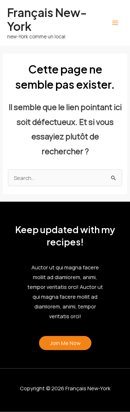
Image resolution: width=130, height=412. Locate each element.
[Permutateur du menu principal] (115, 22)
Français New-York (47, 19)
